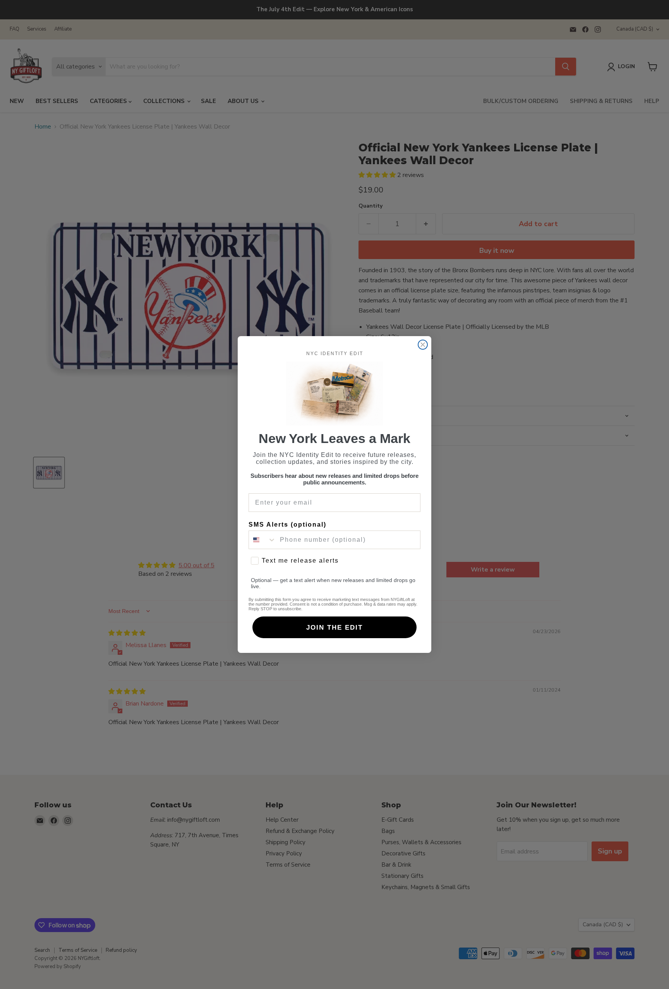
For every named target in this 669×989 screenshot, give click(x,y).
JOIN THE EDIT (334, 627)
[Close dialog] (422, 344)
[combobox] (262, 540)
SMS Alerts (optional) (287, 524)
